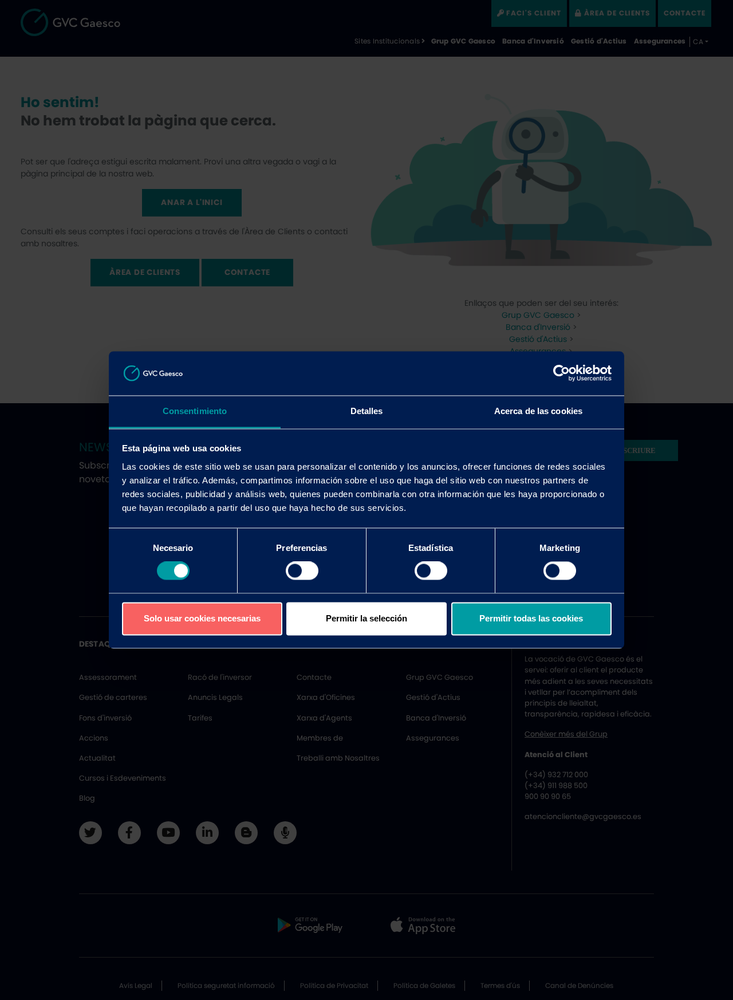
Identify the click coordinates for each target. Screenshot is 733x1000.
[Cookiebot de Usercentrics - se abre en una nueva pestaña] (561, 373)
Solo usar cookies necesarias (202, 618)
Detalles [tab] (366, 411)
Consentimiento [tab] (195, 411)
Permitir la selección (366, 618)
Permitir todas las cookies (531, 618)
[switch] (302, 571)
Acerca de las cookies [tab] (538, 411)
